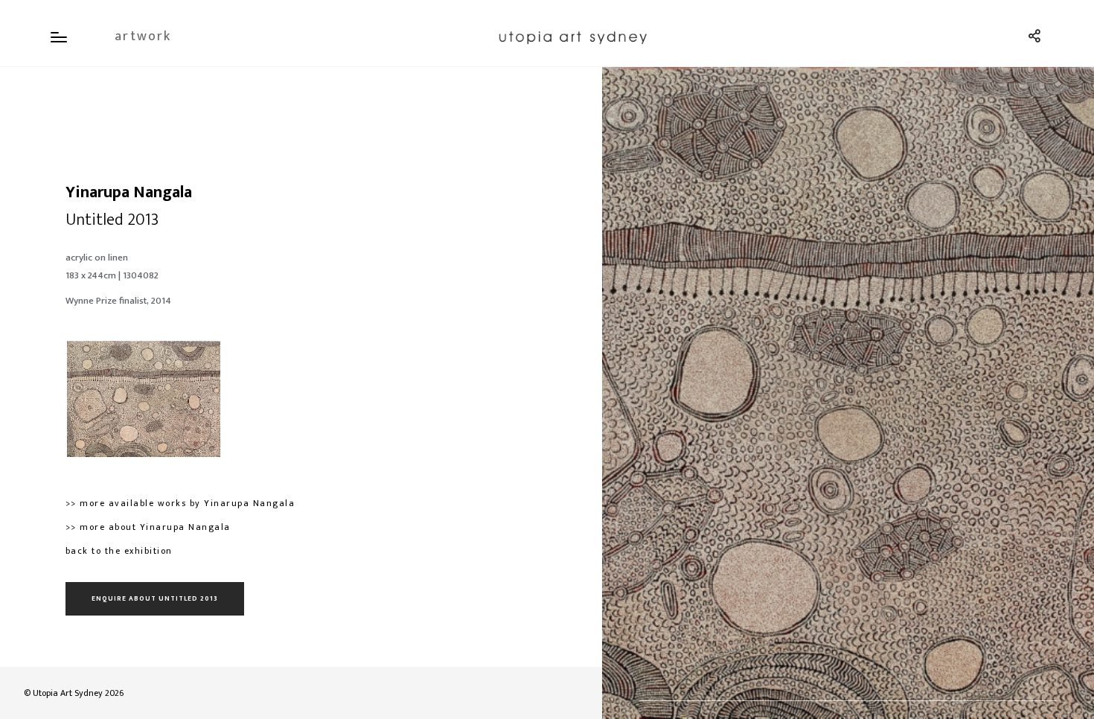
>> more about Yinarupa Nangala (148, 527)
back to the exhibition (119, 550)
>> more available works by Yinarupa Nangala (180, 503)
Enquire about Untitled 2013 (155, 598)
